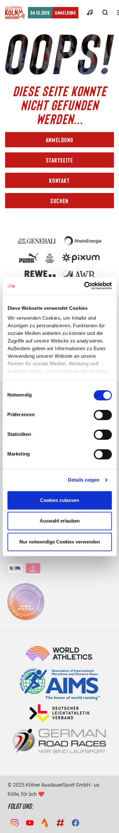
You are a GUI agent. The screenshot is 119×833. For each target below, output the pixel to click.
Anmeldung (53, 13)
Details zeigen (83, 480)
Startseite (59, 160)
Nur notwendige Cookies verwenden (59, 541)
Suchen (59, 200)
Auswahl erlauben (60, 520)
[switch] (103, 415)
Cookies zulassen (59, 500)
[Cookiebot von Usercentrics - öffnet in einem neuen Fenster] (85, 286)
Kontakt (59, 180)
